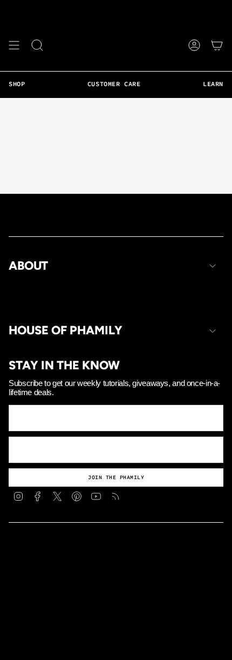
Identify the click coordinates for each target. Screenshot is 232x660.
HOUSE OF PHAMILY (65, 331)
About (28, 266)
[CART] (217, 45)
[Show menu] (14, 45)
